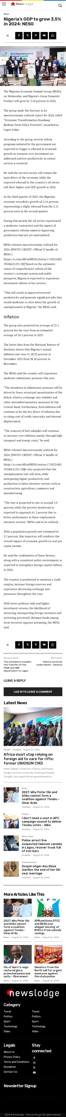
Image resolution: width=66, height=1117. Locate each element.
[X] (27, 35)
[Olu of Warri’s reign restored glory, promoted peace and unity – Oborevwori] (18, 954)
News (6, 14)
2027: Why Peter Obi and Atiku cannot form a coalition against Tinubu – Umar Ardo (41, 797)
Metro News (27, 836)
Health (7, 750)
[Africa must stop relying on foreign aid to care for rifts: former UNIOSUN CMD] (33, 726)
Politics (25, 814)
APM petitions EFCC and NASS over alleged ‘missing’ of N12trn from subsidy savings (47, 927)
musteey (17, 750)
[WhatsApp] (52, 35)
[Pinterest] (35, 35)
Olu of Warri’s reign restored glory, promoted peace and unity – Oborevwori (17, 972)
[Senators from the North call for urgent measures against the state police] (48, 954)
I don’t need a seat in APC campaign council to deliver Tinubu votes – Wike (42, 821)
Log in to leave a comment (33, 691)
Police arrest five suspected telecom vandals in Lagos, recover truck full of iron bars (42, 846)
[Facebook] (19, 35)
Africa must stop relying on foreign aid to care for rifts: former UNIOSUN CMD (29, 758)
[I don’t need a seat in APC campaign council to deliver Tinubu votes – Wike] (11, 820)
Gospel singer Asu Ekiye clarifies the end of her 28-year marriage (41, 869)
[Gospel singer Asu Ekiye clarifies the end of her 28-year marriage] (11, 869)
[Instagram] (34, 1063)
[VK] (44, 35)
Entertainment (29, 862)
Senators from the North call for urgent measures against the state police (48, 972)
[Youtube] (34, 1072)
